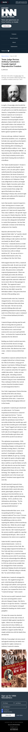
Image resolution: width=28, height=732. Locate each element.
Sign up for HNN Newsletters (14, 724)
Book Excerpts (14, 38)
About (14, 42)
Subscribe (6, 26)
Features (14, 34)
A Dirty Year (18, 76)
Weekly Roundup (8, 711)
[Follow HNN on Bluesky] (8, 51)
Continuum (6, 710)
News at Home (5, 56)
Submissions (14, 46)
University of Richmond (21, 2)
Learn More (19, 715)
